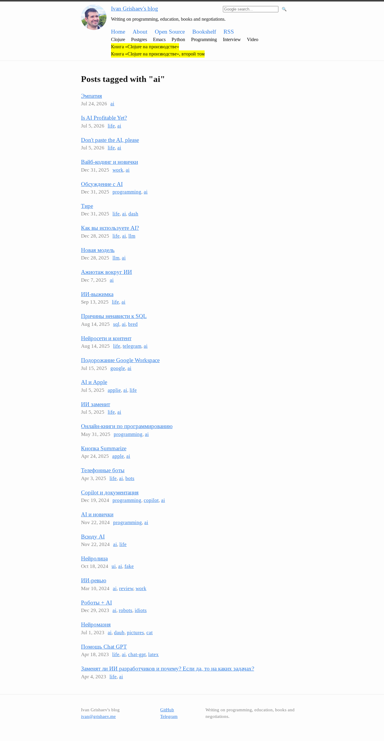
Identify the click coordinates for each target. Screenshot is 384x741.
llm (131, 236)
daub (119, 632)
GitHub (167, 709)
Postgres (139, 39)
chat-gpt (137, 654)
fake (129, 566)
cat (149, 632)
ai (112, 103)
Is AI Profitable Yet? (104, 118)
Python (178, 39)
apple (118, 456)
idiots (141, 610)
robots (125, 610)
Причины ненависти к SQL (114, 316)
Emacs (159, 39)
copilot (151, 500)
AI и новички (97, 514)
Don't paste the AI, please (110, 140)
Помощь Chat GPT (104, 647)
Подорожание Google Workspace (120, 360)
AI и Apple (94, 382)
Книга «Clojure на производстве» (145, 46)
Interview (232, 39)
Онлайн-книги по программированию (126, 426)
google (117, 368)
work (117, 170)
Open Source (170, 31)
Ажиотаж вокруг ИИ (106, 272)
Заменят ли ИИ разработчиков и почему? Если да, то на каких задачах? (167, 668)
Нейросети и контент (106, 338)
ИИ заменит (95, 404)
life (111, 126)
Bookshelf (204, 31)
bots (129, 478)
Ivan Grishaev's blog (134, 8)
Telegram (169, 716)
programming (126, 192)
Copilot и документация (110, 492)
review (126, 588)
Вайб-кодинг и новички (109, 162)
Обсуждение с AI (102, 184)
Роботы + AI (96, 602)
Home (118, 31)
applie (114, 390)
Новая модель (98, 250)
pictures (135, 632)
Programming (204, 39)
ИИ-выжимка (97, 294)
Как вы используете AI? (110, 228)
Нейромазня (96, 624)
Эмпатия (91, 96)
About (140, 31)
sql (116, 324)
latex (153, 654)
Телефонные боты (102, 470)
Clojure (118, 39)
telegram (132, 346)
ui (114, 566)
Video (252, 39)
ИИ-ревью (93, 580)
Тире (87, 206)
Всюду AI (93, 536)
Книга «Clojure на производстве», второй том (158, 53)
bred (133, 324)
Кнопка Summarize (103, 448)
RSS (229, 31)
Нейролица (94, 558)
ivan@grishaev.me (98, 716)
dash (133, 214)
